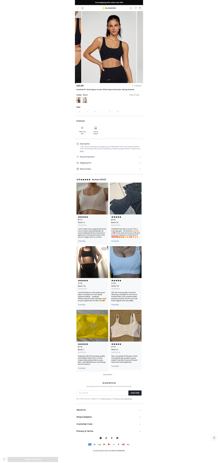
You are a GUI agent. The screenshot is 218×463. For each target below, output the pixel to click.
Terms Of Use (106, 399)
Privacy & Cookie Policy (123, 399)
